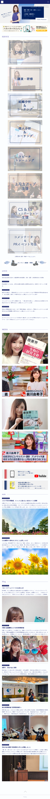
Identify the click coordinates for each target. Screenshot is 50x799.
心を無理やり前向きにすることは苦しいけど (15, 540)
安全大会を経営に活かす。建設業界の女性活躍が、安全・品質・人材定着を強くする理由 (23, 277)
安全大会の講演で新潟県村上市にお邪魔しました (16, 747)
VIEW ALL (25, 323)
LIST (25, 465)
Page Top (25, 791)
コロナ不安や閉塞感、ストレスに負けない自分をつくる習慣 (19, 501)
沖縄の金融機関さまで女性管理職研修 (13, 628)
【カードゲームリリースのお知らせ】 (13, 588)
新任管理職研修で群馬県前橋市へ (12, 707)
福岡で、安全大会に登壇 (9, 667)
